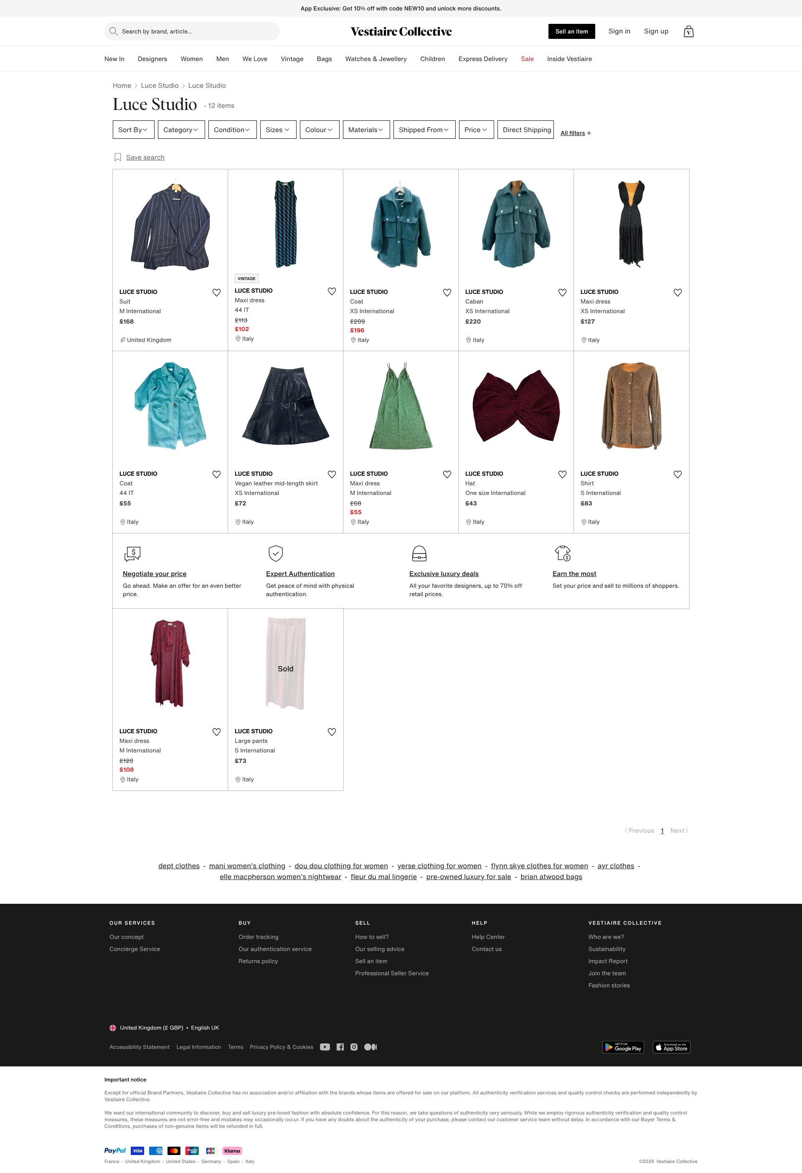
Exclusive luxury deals (444, 574)
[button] (689, 31)
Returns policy (258, 961)
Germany (211, 1161)
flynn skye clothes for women (539, 866)
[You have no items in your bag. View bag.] (689, 31)
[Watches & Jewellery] (413, 59)
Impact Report (608, 961)
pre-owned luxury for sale (468, 877)
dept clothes (179, 866)
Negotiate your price (155, 574)
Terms (235, 1047)
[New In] (131, 59)
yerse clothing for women (440, 866)
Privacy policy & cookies (281, 1047)
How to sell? (372, 937)
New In (114, 59)
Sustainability (607, 949)
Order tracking (259, 937)
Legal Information (198, 1047)
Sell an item (572, 31)
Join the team (607, 973)
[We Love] (274, 59)
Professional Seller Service (392, 973)
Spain (233, 1161)
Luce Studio (159, 85)
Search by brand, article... (157, 31)
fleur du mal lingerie (384, 877)
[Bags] (338, 59)
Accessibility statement (139, 1047)
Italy (250, 1161)
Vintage (292, 59)
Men (222, 59)
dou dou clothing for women (341, 866)
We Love (254, 59)
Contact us (487, 949)
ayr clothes (616, 866)
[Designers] (173, 59)
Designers (153, 59)
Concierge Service (134, 949)
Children (432, 59)
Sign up (656, 31)
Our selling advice (379, 949)
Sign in (620, 31)
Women (191, 59)
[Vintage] (310, 59)
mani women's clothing (247, 866)
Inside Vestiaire (569, 59)
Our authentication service (275, 949)
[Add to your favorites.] (216, 293)
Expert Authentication (300, 574)
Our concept (126, 937)
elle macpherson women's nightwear (280, 877)
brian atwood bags (551, 877)
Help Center (488, 937)
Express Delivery (483, 59)
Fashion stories (609, 985)
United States (181, 1161)
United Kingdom (142, 1161)
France (111, 1161)
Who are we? (606, 937)
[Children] (452, 59)
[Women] (209, 59)
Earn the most (574, 574)
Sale (527, 59)
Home (122, 85)
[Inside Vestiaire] (598, 59)
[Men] (235, 59)
